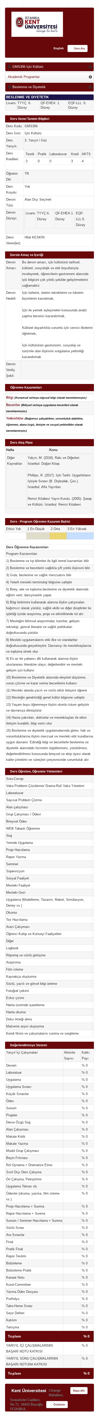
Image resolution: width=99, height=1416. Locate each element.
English (59, 48)
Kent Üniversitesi (28, 1390)
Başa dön (79, 1390)
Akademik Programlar (24, 77)
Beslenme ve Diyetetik (28, 87)
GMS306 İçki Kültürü (27, 67)
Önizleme (59, 1404)
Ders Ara (79, 48)
